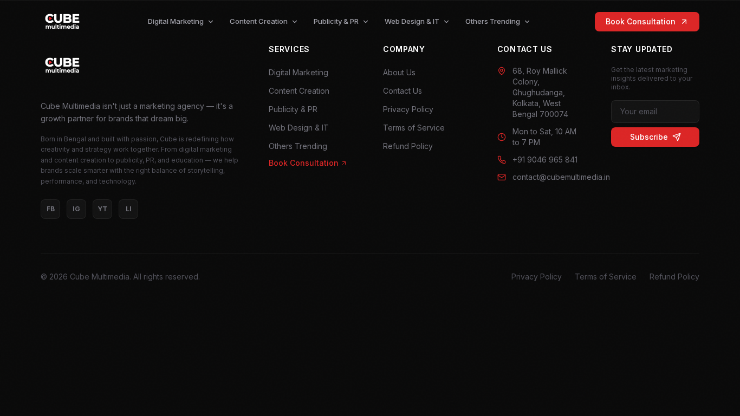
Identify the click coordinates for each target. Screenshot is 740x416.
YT (102, 209)
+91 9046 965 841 (544, 159)
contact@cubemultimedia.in (549, 176)
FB (51, 209)
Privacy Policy (408, 109)
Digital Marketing (176, 21)
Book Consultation (641, 21)
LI (129, 209)
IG (76, 209)
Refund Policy (408, 146)
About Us (399, 72)
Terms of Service (414, 127)
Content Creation (259, 21)
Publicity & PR (336, 21)
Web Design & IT (412, 21)
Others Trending (492, 21)
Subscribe (649, 136)
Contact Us (402, 90)
